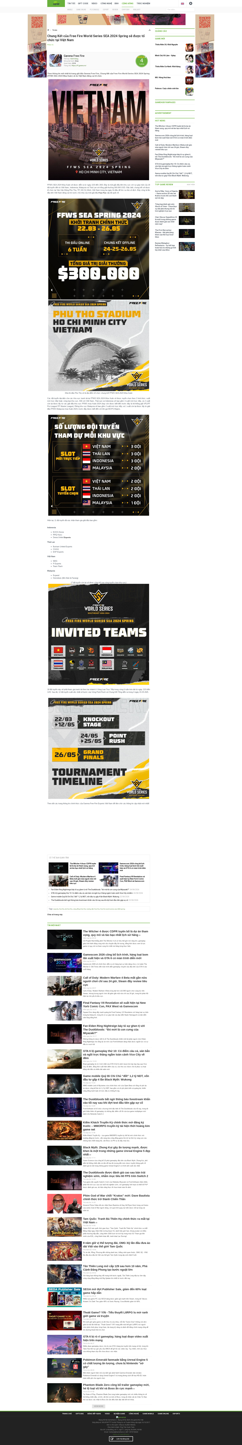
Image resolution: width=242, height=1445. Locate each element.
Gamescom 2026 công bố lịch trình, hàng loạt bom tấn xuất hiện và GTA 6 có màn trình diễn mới (133, 867)
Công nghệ (106, 3)
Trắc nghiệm (143, 3)
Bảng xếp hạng (94, 1414)
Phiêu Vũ (50, 45)
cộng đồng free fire (79, 909)
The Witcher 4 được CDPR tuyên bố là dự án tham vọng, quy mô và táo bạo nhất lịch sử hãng (83, 866)
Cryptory (125, 10)
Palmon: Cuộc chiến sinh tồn (167, 88)
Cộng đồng (127, 3)
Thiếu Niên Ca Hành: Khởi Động (167, 66)
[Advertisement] (99, 833)
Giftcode (80, 1414)
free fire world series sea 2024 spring (112, 909)
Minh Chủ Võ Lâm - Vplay (165, 56)
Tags (51, 909)
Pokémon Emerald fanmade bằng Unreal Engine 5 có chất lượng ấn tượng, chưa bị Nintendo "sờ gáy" (115, 1363)
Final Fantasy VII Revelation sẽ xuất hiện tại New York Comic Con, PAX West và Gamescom (132, 879)
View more (98, 1406)
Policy (127, 1434)
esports (55, 909)
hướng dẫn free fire (93, 909)
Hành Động (74, 59)
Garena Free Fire (74, 55)
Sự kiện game (119, 1414)
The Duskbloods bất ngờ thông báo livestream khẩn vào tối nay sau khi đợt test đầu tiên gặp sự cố (89, 900)
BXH (116, 3)
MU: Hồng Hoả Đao (163, 77)
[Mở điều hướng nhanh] (149, 29)
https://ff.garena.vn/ (79, 65)
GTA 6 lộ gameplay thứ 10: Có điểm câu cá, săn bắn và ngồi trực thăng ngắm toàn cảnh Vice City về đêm (92, 893)
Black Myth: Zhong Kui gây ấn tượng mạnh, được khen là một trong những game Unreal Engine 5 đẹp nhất (116, 1151)
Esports (176, 1414)
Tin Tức (71, 3)
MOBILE (70, 10)
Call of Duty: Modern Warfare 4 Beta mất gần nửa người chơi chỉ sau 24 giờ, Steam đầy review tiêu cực (83, 880)
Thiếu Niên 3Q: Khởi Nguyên (166, 45)
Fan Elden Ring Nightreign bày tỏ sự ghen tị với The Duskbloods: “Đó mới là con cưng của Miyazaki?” (90, 890)
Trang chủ (67, 1414)
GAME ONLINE (81, 10)
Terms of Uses (118, 1434)
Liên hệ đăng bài (122, 1439)
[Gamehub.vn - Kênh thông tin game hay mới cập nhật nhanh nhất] (56, 3)
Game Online (163, 1414)
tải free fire (68, 909)
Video (94, 3)
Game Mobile (148, 1414)
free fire (61, 909)
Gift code (83, 3)
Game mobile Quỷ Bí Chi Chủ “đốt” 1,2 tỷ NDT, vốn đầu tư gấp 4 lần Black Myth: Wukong (85, 897)
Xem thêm (191, 184)
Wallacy (136, 10)
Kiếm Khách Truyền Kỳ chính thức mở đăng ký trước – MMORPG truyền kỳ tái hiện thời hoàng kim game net (116, 1126)
